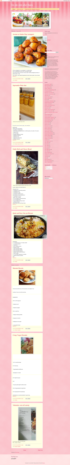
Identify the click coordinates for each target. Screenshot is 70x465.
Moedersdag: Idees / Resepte (49, 92)
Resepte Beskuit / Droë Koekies (49, 101)
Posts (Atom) (17, 452)
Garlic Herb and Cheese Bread (22, 149)
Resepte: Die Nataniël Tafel (48, 110)
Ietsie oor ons (20, 9)
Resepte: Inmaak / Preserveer (19, 143)
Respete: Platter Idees (48, 136)
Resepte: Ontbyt (47, 122)
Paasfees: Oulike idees (48, 96)
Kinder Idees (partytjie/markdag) (49, 89)
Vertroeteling (47, 156)
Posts (47, 166)
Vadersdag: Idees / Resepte (48, 153)
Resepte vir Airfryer (47, 103)
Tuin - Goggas (47, 145)
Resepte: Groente (47, 115)
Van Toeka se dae (47, 155)
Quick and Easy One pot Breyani (23, 213)
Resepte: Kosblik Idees (48, 120)
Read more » (14, 76)
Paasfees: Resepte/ (47, 98)
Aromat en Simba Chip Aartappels (23, 34)
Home (14, 9)
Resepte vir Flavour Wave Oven (49, 105)
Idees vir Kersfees (47, 87)
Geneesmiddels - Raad (48, 84)
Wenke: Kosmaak (47, 159)
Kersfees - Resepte (47, 88)
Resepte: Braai (47, 108)
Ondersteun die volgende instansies (32, 9)
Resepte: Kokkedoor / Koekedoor (49, 117)
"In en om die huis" (48, 40)
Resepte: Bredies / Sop (48, 131)
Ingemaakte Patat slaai (19, 85)
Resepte (16, 80)
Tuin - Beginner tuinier (48, 141)
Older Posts (40, 450)
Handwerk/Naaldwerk (48, 85)
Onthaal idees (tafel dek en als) (49, 94)
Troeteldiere (46, 139)
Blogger (44, 462)
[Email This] (25, 78)
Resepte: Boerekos (47, 106)
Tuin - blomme (47, 142)
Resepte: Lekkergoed (48, 135)
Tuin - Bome (46, 143)
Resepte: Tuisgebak (17, 329)
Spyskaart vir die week (48, 138)
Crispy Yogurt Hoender (20, 335)
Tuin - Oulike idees (47, 149)
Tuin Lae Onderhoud (48, 152)
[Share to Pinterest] (29, 78)
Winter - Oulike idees (48, 162)
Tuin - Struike (47, 150)
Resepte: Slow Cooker (48, 125)
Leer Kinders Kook (47, 91)
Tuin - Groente (47, 146)
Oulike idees (46, 95)
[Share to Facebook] (28, 78)
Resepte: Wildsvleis (47, 129)
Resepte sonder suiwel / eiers (49, 102)
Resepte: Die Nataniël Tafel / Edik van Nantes (51, 112)
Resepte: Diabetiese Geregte (49, 132)
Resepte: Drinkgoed (47, 114)
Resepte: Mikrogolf (47, 121)
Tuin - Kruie (46, 148)
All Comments (48, 168)
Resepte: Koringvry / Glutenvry (49, 118)
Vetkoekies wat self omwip (21, 405)
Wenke (46, 157)
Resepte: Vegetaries (47, 128)
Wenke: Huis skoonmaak (48, 160)
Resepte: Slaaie (47, 124)
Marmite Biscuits (18, 268)
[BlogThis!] (26, 78)
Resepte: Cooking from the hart (49, 109)
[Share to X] (27, 78)
